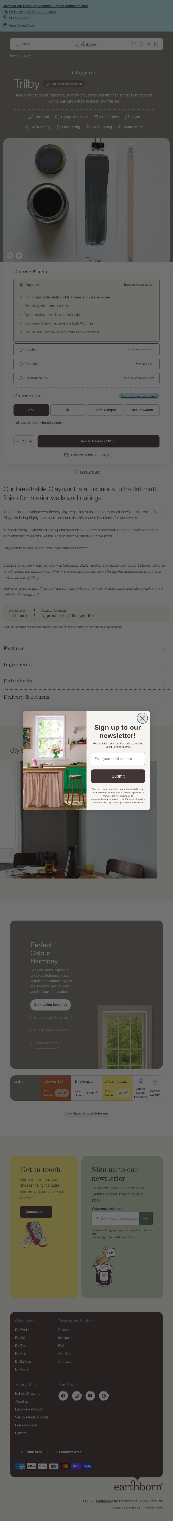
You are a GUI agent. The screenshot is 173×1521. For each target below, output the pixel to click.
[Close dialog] (142, 718)
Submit (118, 776)
